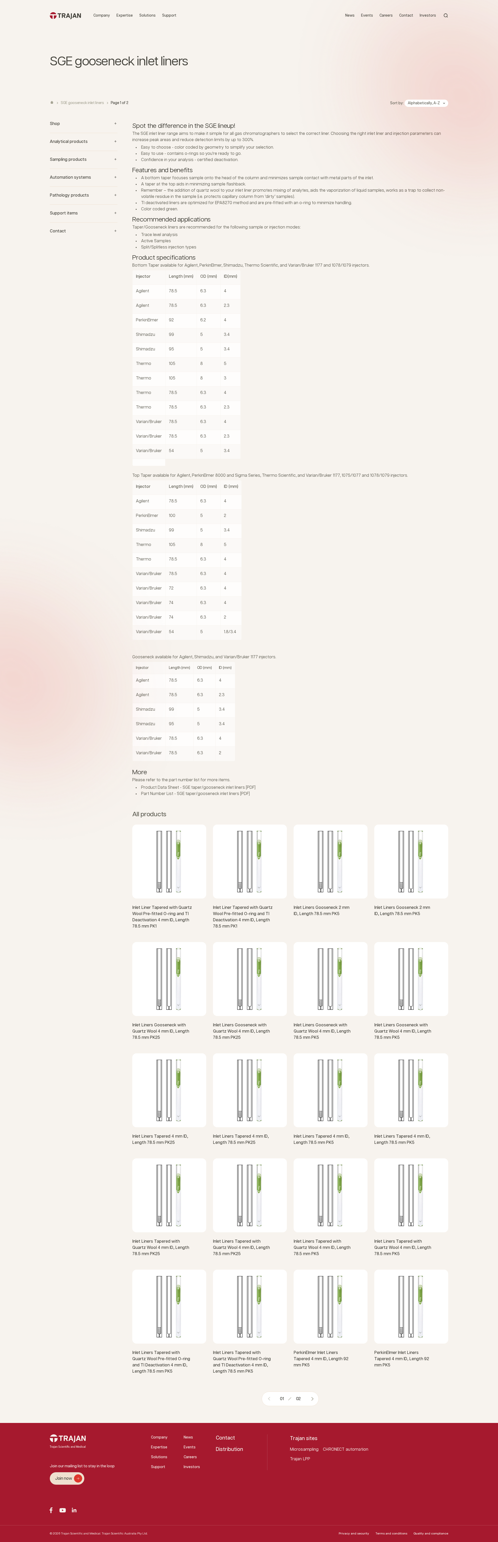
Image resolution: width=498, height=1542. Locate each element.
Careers (386, 15)
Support (169, 15)
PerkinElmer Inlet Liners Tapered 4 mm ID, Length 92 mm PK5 (321, 1359)
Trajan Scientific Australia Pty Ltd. (125, 1533)
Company (101, 15)
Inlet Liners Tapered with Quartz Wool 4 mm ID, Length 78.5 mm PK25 (160, 1247)
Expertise (124, 15)
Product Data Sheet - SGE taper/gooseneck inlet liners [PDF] (198, 787)
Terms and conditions (391, 1533)
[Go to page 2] (311, 1399)
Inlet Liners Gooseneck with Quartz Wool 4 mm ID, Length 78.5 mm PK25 (160, 1031)
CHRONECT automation (345, 1449)
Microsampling (304, 1449)
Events (367, 15)
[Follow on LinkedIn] (74, 1510)
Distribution (229, 1449)
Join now (63, 1478)
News (350, 15)
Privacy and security (354, 1533)
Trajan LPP (300, 1459)
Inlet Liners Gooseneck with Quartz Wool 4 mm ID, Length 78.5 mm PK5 (322, 1031)
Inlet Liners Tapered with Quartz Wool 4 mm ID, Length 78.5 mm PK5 (322, 1247)
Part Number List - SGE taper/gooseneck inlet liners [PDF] (195, 794)
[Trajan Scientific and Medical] (65, 15)
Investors (428, 15)
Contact (406, 15)
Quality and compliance (430, 1533)
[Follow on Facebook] (50, 1510)
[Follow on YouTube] (62, 1510)
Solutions (147, 15)
